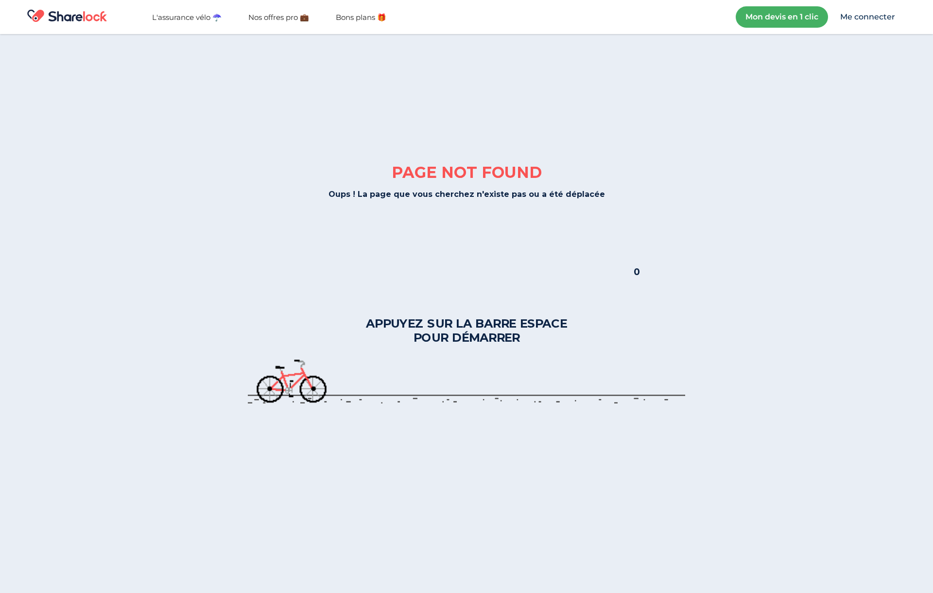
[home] (76, 17)
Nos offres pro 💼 (278, 17)
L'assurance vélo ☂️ (187, 17)
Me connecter (867, 16)
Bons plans (361, 17)
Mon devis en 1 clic (781, 16)
